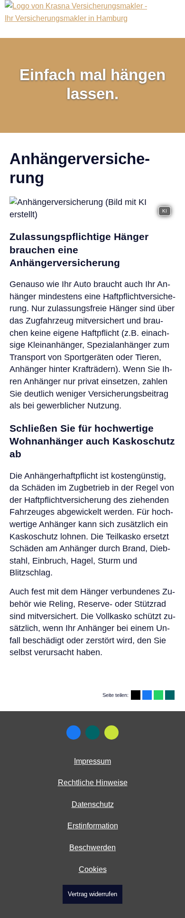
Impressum (92, 761)
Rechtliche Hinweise (93, 783)
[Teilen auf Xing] (170, 695)
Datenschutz (93, 804)
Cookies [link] (93, 869)
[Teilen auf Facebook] (147, 695)
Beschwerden (92, 848)
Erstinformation (92, 826)
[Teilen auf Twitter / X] (135, 695)
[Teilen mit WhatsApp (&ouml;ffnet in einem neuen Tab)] (158, 695)
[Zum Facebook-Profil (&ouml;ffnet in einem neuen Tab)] (73, 732)
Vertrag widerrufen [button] (92, 894)
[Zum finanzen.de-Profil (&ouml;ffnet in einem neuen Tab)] (111, 732)
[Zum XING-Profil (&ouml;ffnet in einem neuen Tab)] (92, 732)
